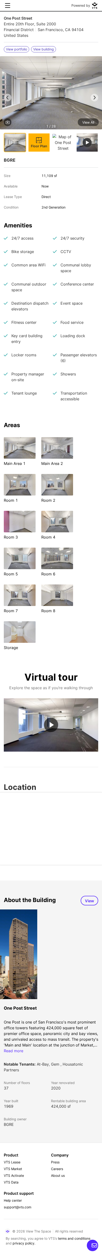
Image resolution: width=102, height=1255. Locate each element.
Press (55, 1162)
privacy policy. (24, 1243)
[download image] (7, 122)
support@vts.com (17, 1207)
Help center (13, 1200)
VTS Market (13, 1169)
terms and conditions (74, 1238)
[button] (51, 93)
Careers (57, 1169)
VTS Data (11, 1182)
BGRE (9, 1124)
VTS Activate (14, 1175)
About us (58, 1175)
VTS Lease (12, 1162)
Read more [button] (13, 1050)
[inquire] (92, 1245)
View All (88, 122)
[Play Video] (51, 725)
